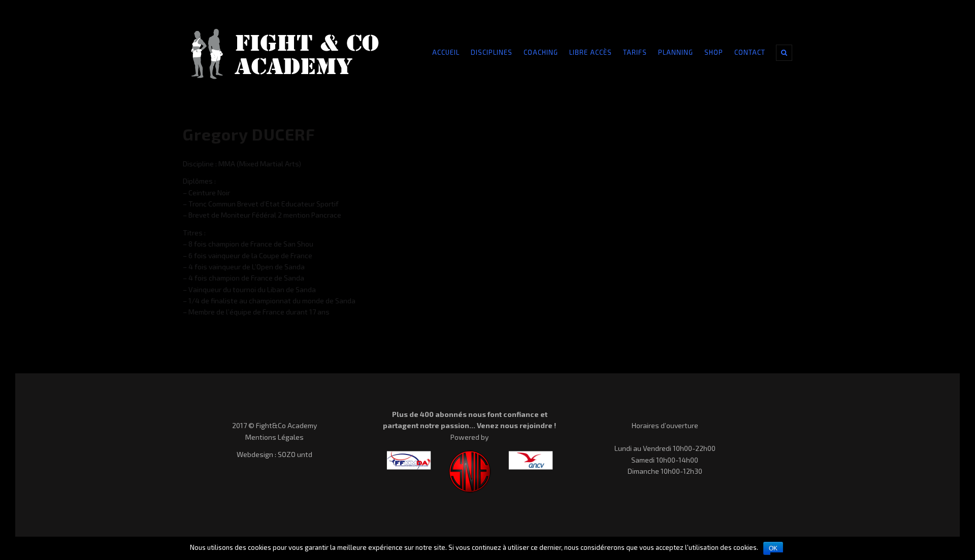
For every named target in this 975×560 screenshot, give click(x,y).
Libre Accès (590, 52)
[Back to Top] (947, 526)
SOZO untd (295, 454)
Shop (713, 52)
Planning (675, 52)
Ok (773, 548)
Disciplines (491, 52)
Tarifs (635, 52)
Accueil (446, 52)
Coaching (541, 52)
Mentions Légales (274, 437)
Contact (749, 52)
